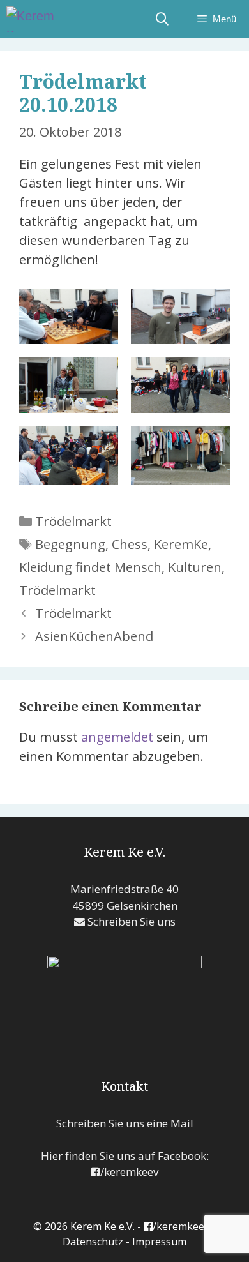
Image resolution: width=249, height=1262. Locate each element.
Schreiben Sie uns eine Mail (124, 1123)
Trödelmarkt (73, 521)
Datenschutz (93, 1242)
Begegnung (70, 544)
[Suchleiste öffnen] (162, 19)
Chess (129, 544)
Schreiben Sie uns (130, 921)
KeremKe (181, 544)
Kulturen (195, 567)
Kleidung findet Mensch (90, 567)
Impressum (159, 1242)
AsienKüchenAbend (94, 636)
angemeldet (117, 737)
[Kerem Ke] (38, 19)
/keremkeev (129, 1171)
